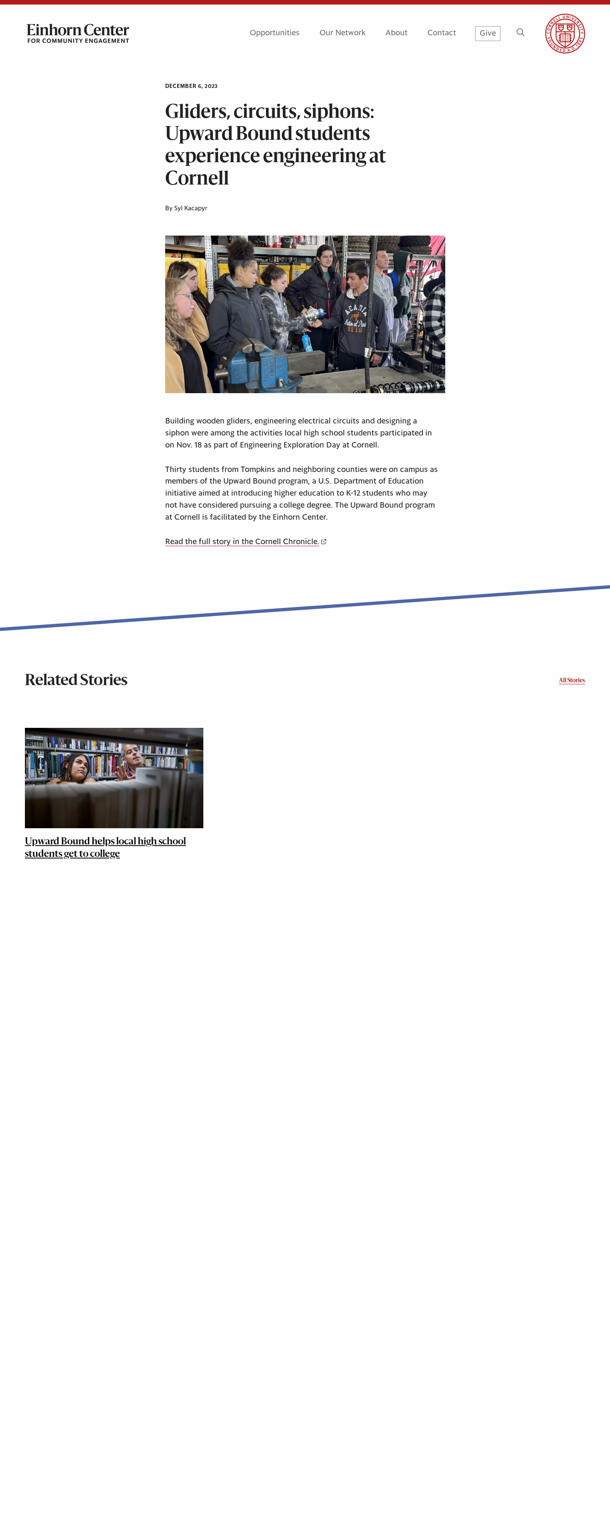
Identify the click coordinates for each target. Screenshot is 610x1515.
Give (488, 33)
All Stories (572, 680)
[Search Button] (520, 33)
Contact (441, 33)
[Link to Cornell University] (555, 33)
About (396, 33)
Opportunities (275, 33)
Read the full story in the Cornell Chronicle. (242, 542)
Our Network (343, 33)
